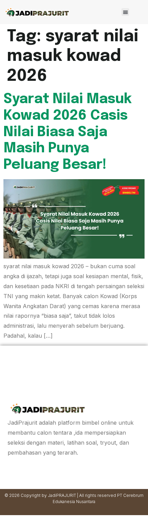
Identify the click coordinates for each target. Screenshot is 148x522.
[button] (125, 12)
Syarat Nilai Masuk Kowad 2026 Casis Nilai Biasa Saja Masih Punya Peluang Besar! (67, 132)
